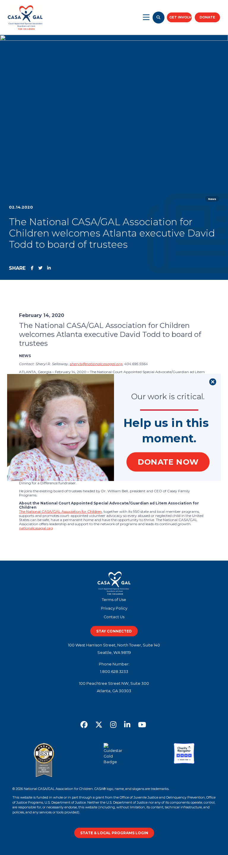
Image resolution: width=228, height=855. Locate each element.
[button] (166, 422)
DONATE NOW (168, 461)
